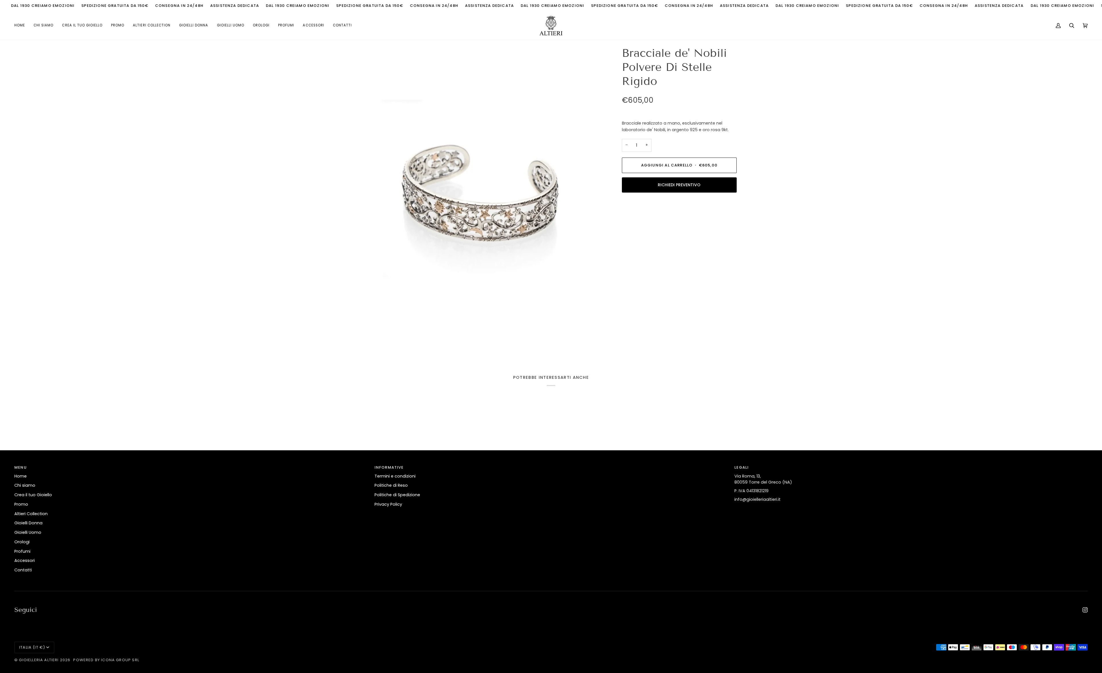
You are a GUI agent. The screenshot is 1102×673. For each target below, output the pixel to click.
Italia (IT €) (32, 647)
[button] (152, 25)
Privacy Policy (388, 504)
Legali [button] (741, 467)
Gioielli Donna (28, 523)
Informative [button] (389, 467)
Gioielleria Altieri (39, 660)
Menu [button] (20, 467)
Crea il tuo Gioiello (33, 495)
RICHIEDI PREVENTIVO (679, 185)
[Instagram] (1085, 609)
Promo (21, 504)
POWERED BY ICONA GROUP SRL (106, 660)
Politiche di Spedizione (397, 495)
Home (20, 476)
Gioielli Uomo (27, 532)
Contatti (23, 570)
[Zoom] (478, 200)
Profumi (22, 551)
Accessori (24, 560)
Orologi (22, 542)
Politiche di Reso (391, 485)
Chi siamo (24, 485)
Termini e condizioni (395, 476)
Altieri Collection (31, 514)
